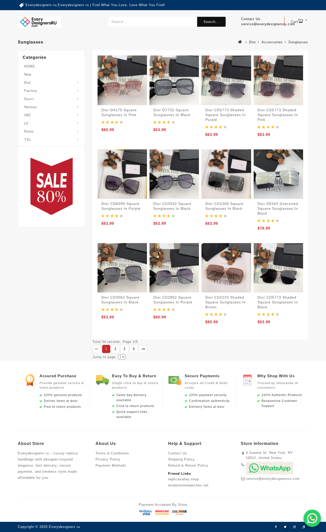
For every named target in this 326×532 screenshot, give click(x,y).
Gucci (29, 99)
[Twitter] (285, 527)
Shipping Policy (181, 459)
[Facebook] (276, 527)
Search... (211, 22)
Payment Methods (111, 465)
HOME (29, 66)
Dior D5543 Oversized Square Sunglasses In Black (277, 208)
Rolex (29, 131)
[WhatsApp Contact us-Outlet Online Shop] (312, 518)
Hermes (30, 107)
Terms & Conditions (112, 453)
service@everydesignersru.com (273, 479)
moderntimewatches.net (188, 485)
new (27, 74)
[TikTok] (303, 527)
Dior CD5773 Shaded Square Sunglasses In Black (277, 302)
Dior (252, 42)
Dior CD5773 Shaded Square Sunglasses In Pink (277, 115)
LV (26, 123)
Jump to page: (104, 357)
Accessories (272, 42)
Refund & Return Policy (188, 465)
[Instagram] (294, 527)
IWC (27, 115)
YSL (27, 140)
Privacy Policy (108, 459)
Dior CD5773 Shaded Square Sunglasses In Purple (225, 115)
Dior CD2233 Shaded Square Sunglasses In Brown (225, 302)
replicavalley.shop (183, 479)
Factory (30, 91)
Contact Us (177, 453)
